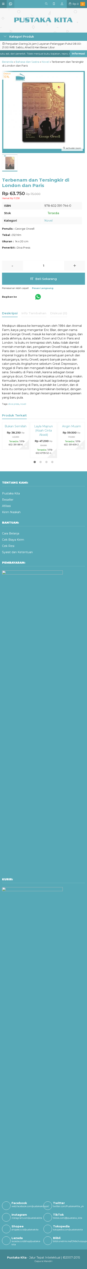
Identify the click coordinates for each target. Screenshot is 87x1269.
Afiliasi (6, 506)
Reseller (7, 499)
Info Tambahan (33, 313)
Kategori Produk (21, 36)
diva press (13, 404)
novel (23, 404)
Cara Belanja (10, 533)
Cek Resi (8, 546)
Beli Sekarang (45, 279)
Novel (48, 220)
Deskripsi (10, 313)
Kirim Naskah (11, 512)
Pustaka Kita (11, 493)
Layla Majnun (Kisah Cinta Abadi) (43, 430)
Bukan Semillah (16, 426)
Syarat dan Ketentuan (17, 552)
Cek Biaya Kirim (13, 540)
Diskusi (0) (58, 313)
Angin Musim (71, 426)
